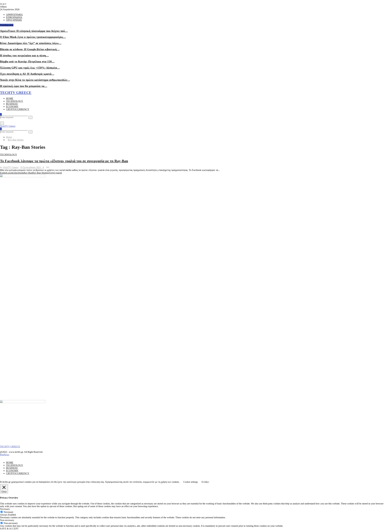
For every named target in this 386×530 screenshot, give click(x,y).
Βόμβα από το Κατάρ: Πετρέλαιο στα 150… (27, 61)
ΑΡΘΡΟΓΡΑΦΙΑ (14, 14)
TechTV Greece (7, 126)
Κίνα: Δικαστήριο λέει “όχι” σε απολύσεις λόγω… (30, 43)
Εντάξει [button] (205, 482)
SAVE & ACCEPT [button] (9, 528)
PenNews (4, 454)
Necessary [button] (5, 509)
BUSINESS (12, 104)
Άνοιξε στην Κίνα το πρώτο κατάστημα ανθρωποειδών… (35, 79)
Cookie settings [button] (190, 482)
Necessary (8, 512)
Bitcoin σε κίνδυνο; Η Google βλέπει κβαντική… (30, 49)
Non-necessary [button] (7, 520)
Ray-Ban (28, 172)
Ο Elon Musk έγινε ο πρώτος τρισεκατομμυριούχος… (33, 37)
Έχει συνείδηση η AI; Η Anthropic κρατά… (27, 73)
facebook (19, 172)
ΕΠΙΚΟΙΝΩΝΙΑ (14, 17)
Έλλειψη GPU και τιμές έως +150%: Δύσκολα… (30, 67)
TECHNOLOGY (14, 101)
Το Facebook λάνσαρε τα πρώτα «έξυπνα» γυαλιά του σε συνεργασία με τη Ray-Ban (64, 161)
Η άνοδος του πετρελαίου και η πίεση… (24, 55)
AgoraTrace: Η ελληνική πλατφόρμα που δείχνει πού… (34, 31)
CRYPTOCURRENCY (17, 109)
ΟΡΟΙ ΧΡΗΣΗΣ (14, 20)
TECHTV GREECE (15, 93)
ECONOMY (12, 106)
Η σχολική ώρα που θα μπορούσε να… (23, 86)
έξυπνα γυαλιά (55, 172)
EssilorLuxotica (7, 172)
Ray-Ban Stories (40, 172)
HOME (9, 98)
